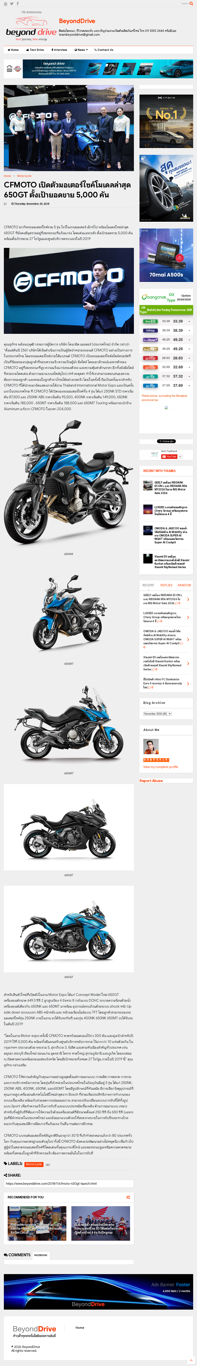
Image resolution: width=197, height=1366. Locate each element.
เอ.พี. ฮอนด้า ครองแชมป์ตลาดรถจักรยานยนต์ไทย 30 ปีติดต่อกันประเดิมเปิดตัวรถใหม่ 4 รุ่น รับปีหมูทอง (98, 1229)
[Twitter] (12, 3)
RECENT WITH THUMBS (159, 471)
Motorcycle (24, 176)
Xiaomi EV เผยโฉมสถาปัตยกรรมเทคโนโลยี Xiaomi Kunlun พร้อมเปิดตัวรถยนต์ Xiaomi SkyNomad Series (171, 562)
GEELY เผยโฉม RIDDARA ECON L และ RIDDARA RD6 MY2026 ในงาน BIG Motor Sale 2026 (170, 488)
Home (14, 50)
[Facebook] (18, 3)
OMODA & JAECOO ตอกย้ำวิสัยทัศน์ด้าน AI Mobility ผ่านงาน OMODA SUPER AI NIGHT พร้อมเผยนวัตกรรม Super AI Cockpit (170, 535)
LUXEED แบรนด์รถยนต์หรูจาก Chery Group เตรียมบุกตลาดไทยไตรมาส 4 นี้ (171, 511)
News (81, 50)
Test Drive (36, 50)
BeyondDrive (77, 21)
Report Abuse (151, 781)
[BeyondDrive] (31, 41)
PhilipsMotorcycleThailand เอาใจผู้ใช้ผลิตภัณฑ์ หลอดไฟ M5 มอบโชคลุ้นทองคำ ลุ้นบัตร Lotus (36, 1229)
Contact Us (105, 50)
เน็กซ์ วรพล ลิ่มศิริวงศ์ (156, 760)
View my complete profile (160, 767)
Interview (60, 50)
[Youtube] (5, 3)
